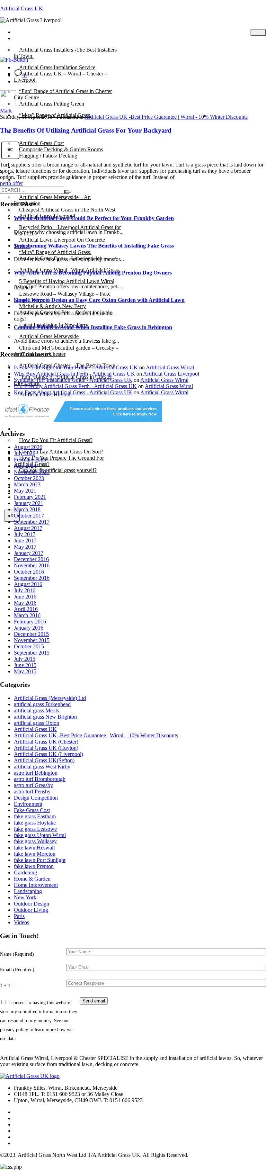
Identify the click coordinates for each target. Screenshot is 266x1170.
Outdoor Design (31, 904)
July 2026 (24, 453)
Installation (31, 429)
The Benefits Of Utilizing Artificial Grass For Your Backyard (85, 130)
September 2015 (32, 653)
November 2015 (32, 640)
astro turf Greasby (33, 785)
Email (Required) (17, 969)
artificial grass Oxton (36, 723)
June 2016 (25, 597)
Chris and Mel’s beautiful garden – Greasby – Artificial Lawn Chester (66, 351)
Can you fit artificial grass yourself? (58, 470)
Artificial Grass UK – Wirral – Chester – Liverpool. (60, 77)
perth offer (11, 183)
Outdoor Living (31, 910)
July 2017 (24, 534)
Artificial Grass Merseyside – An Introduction (52, 200)
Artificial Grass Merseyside (49, 336)
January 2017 (28, 553)
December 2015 (31, 634)
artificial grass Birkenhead (42, 704)
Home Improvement (36, 885)
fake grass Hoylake (35, 823)
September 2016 (32, 578)
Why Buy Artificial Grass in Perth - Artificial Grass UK (74, 374)
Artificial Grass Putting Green (51, 104)
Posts (24, 38)
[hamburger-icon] (258, 32)
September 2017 (32, 522)
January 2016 (28, 628)
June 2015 (25, 665)
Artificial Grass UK (21, 8)
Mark (6, 111)
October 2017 (29, 516)
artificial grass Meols (36, 710)
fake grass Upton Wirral (40, 835)
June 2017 (25, 540)
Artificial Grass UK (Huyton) (46, 748)
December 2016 (31, 559)
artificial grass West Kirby (42, 767)
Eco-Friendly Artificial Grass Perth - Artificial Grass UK (75, 386)
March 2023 (27, 484)
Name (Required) (17, 954)
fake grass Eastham (35, 816)
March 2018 (27, 509)
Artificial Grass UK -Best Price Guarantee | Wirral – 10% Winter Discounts (96, 735)
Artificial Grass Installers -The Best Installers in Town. (65, 53)
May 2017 (25, 547)
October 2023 (29, 478)
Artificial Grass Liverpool (171, 374)
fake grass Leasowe (35, 829)
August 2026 (28, 447)
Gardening (25, 872)
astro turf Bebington (35, 773)
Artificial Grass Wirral (170, 367)
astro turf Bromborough (39, 779)
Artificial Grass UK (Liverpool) (48, 754)
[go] (68, 192)
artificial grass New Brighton (45, 717)
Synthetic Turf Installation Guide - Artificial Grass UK (73, 380)
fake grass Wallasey (35, 841)
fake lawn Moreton (34, 854)
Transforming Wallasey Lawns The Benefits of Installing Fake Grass (94, 246)
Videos (21, 922)
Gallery (27, 179)
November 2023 (32, 472)
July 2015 (24, 659)
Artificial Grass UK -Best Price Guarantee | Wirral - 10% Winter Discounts (166, 117)
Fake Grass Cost (32, 810)
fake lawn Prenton (34, 866)
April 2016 (26, 609)
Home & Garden (32, 879)
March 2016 (27, 615)
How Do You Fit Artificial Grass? (55, 440)
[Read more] (10, 158)
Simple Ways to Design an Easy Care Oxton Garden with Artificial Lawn (99, 300)
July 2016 (24, 590)
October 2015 (29, 646)
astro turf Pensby (32, 791)
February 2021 (30, 497)
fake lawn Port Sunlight (39, 860)
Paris (19, 916)
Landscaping (28, 891)
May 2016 (25, 603)
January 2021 (28, 503)
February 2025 (30, 459)
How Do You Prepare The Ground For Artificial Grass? (59, 461)
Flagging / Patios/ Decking (48, 156)
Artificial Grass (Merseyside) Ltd (50, 698)
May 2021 (25, 491)
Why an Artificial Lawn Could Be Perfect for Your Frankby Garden (94, 218)
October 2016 (29, 572)
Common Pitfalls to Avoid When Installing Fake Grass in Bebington (93, 327)
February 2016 (30, 621)
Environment (28, 804)
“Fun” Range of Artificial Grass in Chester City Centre (63, 94)
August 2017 (28, 528)
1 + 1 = (7, 985)
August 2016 (28, 584)
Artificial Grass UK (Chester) (46, 742)
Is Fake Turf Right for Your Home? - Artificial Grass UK (76, 367)
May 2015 (25, 671)
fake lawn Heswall (34, 847)
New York (25, 897)
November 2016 (32, 565)
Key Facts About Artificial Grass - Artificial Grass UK (73, 392)
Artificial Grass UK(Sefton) (44, 760)
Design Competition (36, 798)
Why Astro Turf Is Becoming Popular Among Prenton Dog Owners (93, 273)
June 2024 (25, 466)
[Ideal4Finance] (81, 420)
